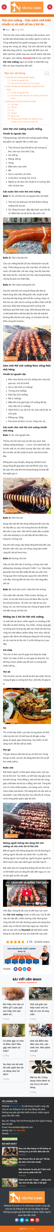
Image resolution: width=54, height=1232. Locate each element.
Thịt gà (14, 113)
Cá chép (14, 105)
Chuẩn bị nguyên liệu (20, 80)
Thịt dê (14, 107)
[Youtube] (32, 1220)
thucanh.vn (14, 1133)
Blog (8, 30)
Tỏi (12, 110)
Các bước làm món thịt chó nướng (25, 83)
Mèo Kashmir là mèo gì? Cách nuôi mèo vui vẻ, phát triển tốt (35, 1170)
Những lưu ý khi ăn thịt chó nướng (21, 101)
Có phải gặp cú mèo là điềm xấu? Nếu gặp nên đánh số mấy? (13, 1046)
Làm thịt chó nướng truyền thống (20, 77)
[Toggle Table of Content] (45, 73)
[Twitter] (22, 1220)
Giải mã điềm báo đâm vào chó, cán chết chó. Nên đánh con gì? (40, 1046)
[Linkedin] (27, 1220)
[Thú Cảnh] (27, 7)
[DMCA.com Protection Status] (10, 1139)
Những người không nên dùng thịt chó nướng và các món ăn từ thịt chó (27, 120)
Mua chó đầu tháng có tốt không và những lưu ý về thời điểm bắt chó (35, 1150)
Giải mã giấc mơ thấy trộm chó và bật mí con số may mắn (39, 1009)
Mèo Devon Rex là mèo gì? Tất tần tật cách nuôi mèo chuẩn (34, 1160)
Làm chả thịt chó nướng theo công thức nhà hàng (25, 88)
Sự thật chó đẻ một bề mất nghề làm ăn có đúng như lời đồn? (13, 1069)
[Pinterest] (37, 1220)
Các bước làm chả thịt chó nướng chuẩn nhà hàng (29, 97)
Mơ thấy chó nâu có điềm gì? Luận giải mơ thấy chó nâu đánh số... (13, 1009)
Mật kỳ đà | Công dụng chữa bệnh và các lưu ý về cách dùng (40, 1082)
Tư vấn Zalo (19, 1130)
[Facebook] (17, 1220)
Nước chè (15, 116)
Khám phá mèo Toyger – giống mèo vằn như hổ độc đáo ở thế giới (35, 1181)
